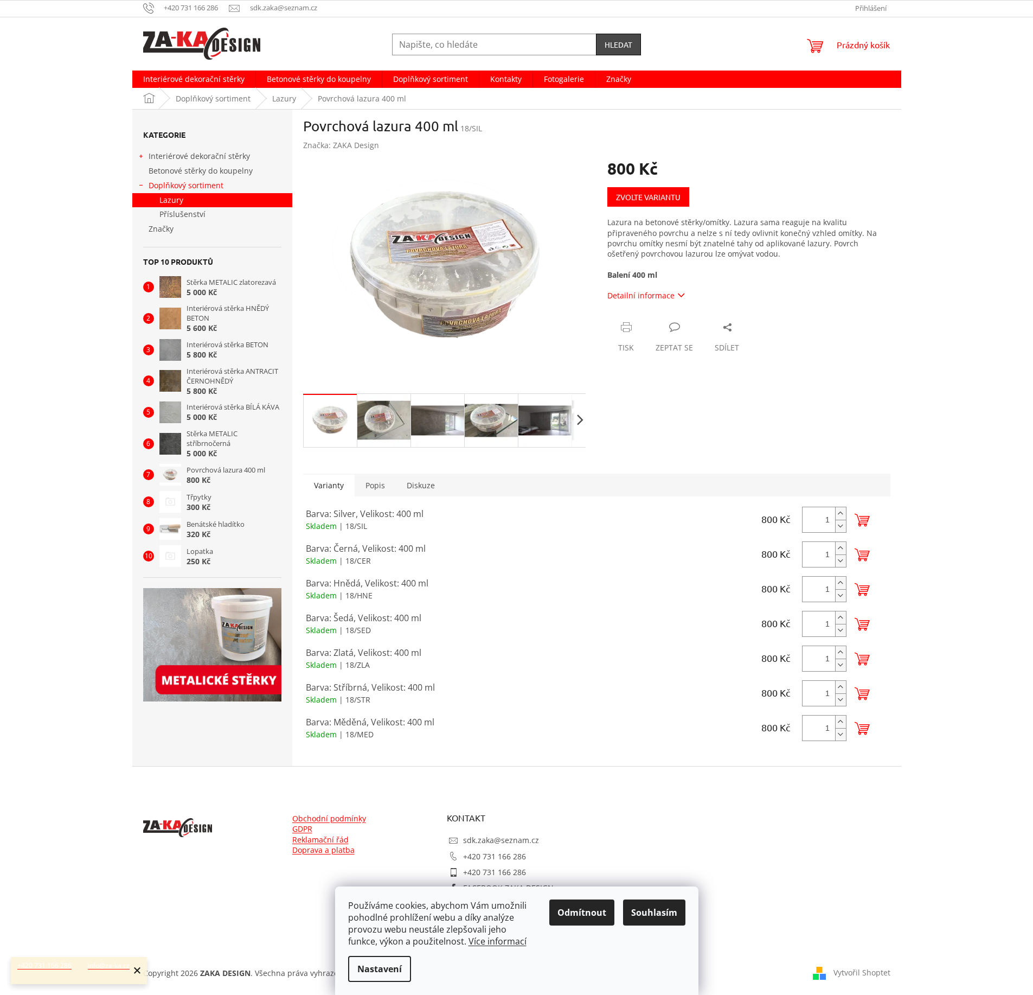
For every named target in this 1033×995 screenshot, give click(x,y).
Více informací (498, 941)
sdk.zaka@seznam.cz (501, 840)
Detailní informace (641, 295)
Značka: (341, 145)
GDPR (302, 829)
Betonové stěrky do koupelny (201, 170)
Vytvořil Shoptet (861, 972)
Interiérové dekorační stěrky (199, 156)
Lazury (171, 200)
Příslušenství (182, 214)
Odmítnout (581, 913)
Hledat (618, 44)
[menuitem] (193, 79)
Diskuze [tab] (421, 485)
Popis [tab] (375, 485)
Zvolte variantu (648, 197)
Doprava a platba (323, 850)
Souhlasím (654, 913)
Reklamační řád (320, 839)
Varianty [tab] (329, 485)
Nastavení (379, 969)
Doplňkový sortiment (186, 185)
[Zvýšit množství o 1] (840, 513)
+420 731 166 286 (494, 856)
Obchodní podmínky (329, 818)
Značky (161, 229)
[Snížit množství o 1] (840, 526)
